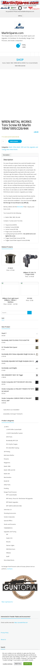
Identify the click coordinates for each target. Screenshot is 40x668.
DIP (7, 534)
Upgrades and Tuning (10, 531)
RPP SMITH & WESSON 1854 (14, 506)
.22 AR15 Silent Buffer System (14, 433)
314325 (10, 268)
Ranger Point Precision (10, 492)
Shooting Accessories (10, 513)
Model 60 (6, 481)
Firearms (6, 459)
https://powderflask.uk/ (21, 622)
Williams (8, 553)
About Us (3, 639)
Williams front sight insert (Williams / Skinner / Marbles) (10, 300)
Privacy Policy (4, 632)
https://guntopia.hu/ (7, 602)
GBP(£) (20, 16)
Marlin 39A (7, 473)
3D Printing (7, 451)
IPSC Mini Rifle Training (12, 448)
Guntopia (9, 569)
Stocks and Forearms (10, 524)
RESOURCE (20, 207)
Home (4, 63)
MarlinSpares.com (13, 33)
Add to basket (14, 141)
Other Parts (7, 485)
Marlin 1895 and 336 (23, 147)
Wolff (7, 556)
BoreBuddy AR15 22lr (12, 440)
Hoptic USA (9, 538)
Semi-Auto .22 (8, 509)
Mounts (8, 542)
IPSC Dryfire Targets (11, 444)
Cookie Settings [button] (7, 664)
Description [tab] (6, 155)
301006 (29, 298)
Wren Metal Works (12, 149)
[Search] (29, 312)
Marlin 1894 (10, 63)
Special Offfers (8, 520)
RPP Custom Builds (11, 495)
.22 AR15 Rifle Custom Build (13, 429)
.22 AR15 (6, 427)
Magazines (7, 462)
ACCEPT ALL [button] (27, 664)
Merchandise (7, 477)
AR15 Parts (9, 437)
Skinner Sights (10, 545)
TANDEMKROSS (8, 528)
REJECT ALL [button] (18, 664)
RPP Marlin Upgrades (12, 502)
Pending (6, 488)
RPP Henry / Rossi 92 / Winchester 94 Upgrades (19, 498)
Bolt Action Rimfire (9, 455)
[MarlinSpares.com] (20, 5)
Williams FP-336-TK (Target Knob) (29, 273)
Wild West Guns (10, 549)
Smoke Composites (9, 517)
